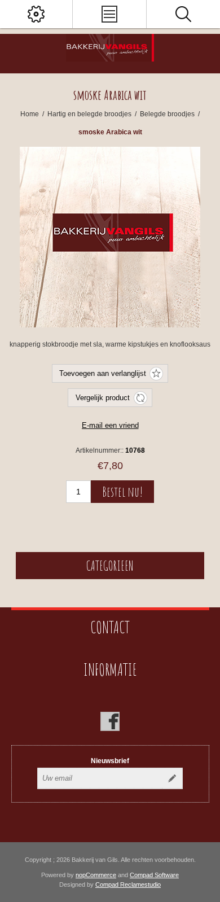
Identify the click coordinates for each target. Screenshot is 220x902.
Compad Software (154, 875)
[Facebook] (110, 721)
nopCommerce (96, 875)
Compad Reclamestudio (128, 884)
